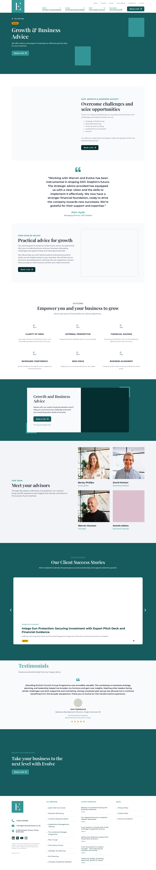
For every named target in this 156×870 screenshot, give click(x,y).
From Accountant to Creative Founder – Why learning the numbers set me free (92, 848)
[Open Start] (60, 8)
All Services (132, 3)
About (95, 3)
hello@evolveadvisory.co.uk (28, 826)
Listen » (83, 812)
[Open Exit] (104, 8)
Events (111, 3)
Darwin (18, 853)
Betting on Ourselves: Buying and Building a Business (94, 808)
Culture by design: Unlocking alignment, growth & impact (92, 859)
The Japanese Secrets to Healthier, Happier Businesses (94, 818)
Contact (141, 3)
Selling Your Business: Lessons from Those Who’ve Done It (94, 838)
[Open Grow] (84, 8)
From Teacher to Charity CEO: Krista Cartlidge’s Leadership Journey (94, 828)
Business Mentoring (73, 718)
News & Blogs (121, 3)
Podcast (103, 3)
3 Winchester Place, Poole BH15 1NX (27, 831)
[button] (11, 610)
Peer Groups (86, 718)
